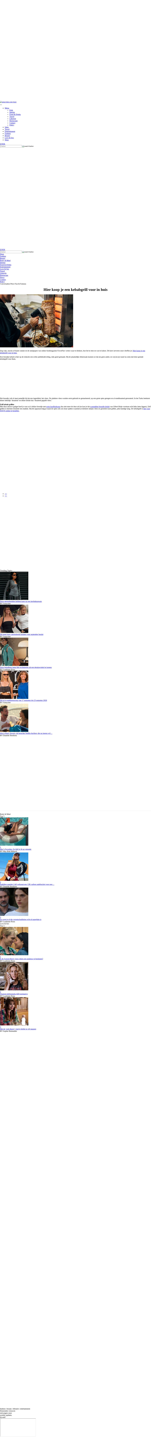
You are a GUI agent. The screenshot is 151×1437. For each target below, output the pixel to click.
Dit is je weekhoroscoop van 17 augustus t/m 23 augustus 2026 (23, 700)
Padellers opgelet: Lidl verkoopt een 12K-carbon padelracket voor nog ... (27, 884)
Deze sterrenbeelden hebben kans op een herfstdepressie (21, 601)
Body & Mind (5, 261)
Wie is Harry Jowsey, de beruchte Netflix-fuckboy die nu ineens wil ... (26, 733)
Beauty (7, 136)
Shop (7, 140)
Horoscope (13, 121)
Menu (7, 108)
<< (6, 494)
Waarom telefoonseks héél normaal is (14, 994)
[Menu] (1, 104)
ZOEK (2, 144)
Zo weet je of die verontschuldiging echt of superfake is (20, 919)
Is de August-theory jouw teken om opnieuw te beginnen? (21, 959)
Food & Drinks (15, 114)
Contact (12, 123)
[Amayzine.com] (8, 102)
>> (6, 496)
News (2, 277)
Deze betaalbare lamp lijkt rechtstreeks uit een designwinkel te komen (26, 667)
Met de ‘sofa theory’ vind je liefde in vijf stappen (18, 1029)
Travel (11, 117)
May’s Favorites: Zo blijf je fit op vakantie (15, 849)
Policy (11, 125)
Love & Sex (9, 138)
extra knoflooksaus (53, 407)
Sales (7, 127)
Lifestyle (12, 119)
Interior (12, 112)
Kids (11, 110)
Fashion (8, 134)
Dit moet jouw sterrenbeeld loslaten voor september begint (21, 634)
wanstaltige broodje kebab (100, 407)
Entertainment (10, 131)
